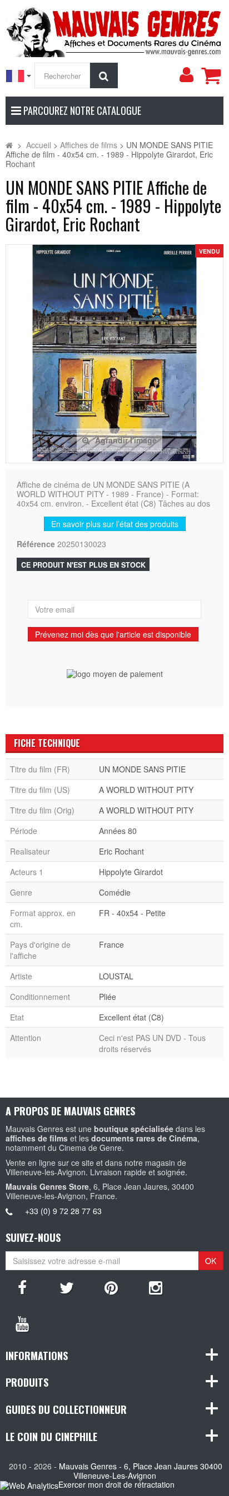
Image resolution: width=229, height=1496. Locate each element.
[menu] (186, 75)
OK (210, 1260)
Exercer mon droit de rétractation (116, 1484)
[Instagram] (155, 1286)
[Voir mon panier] (210, 75)
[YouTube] (22, 1323)
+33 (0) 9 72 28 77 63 (63, 1210)
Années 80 (118, 830)
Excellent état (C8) (131, 1017)
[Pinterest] (111, 1286)
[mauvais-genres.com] (114, 30)
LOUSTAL (116, 976)
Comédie (115, 892)
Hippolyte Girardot (131, 871)
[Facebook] (22, 1286)
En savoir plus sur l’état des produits (114, 523)
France (111, 944)
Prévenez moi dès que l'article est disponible (113, 634)
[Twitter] (66, 1286)
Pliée (107, 996)
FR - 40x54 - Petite (132, 912)
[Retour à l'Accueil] (9, 144)
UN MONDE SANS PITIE (142, 769)
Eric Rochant (121, 851)
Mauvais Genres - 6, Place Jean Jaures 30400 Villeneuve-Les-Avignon (140, 1470)
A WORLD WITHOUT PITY (146, 789)
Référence (36, 544)
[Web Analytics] (29, 1485)
